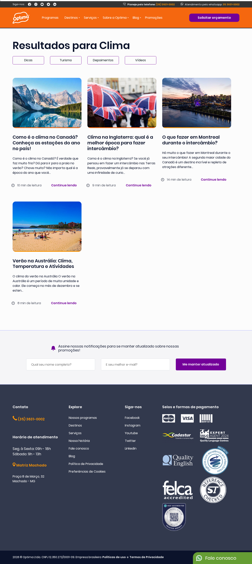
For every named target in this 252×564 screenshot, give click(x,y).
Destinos (75, 425)
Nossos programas (83, 417)
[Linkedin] (54, 4)
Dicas (28, 60)
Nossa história (79, 441)
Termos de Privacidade (147, 557)
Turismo (66, 60)
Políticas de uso (114, 557)
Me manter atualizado (201, 364)
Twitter (130, 441)
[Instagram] (35, 4)
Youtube (131, 433)
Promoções (153, 17)
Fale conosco (79, 448)
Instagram (132, 425)
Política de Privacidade (86, 464)
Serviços (75, 433)
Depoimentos (103, 60)
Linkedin (130, 448)
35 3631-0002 (231, 4)
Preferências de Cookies (87, 471)
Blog (136, 17)
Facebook (132, 417)
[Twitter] (48, 4)
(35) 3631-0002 (151, 4)
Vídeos (140, 60)
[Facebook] (29, 4)
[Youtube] (42, 4)
